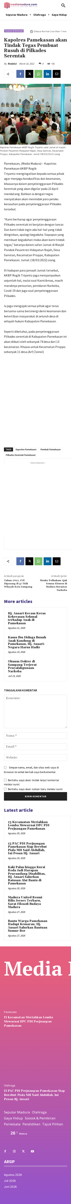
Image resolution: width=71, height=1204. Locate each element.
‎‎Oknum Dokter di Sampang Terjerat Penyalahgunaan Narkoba (22, 666)
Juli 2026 (10, 1180)
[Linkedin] (47, 74)
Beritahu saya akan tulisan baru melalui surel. (35, 789)
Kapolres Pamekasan (25, 449)
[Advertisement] (35, 398)
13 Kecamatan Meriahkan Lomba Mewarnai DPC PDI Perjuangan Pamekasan (29, 825)
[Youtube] (32, 1151)
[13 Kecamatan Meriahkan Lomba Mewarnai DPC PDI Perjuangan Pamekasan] (59, 827)
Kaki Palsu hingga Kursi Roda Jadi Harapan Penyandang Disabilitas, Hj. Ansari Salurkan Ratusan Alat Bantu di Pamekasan (27, 875)
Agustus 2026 (13, 1174)
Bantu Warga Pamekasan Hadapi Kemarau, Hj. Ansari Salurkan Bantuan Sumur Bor (27, 926)
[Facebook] (20, 74)
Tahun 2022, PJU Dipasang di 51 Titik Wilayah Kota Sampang (18, 583)
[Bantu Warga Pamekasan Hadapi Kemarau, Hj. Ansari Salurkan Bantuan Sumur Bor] (59, 926)
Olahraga (9, 1085)
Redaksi (12, 63)
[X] (29, 74)
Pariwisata (10, 1012)
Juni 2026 (10, 1186)
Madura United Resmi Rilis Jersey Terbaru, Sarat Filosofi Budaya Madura (25, 902)
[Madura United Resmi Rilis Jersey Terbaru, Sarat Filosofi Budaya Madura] (59, 903)
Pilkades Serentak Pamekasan (21, 454)
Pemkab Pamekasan (50, 449)
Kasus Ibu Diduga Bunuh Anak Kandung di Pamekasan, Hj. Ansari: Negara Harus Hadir (27, 642)
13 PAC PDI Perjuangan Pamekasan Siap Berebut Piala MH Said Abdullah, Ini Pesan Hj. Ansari (27, 848)
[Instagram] (14, 1151)
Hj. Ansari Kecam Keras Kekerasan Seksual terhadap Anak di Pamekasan (27, 618)
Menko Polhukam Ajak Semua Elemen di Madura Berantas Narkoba (53, 585)
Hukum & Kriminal (14, 30)
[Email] (57, 74)
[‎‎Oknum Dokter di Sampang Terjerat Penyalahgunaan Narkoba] (56, 666)
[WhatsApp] (38, 74)
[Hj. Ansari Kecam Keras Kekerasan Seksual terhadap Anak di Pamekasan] (56, 618)
